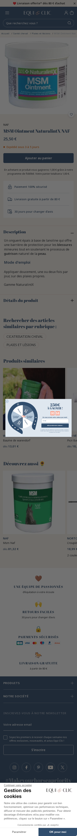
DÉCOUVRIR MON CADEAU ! (55, 425)
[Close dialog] (6, 401)
